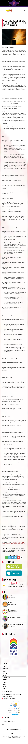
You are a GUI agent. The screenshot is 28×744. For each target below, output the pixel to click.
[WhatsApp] (12, 733)
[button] (24, 10)
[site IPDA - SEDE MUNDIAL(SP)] (13, 643)
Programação (6, 677)
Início (4, 666)
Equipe (4, 686)
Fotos (4, 682)
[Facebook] (15, 733)
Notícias (5, 673)
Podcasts (5, 669)
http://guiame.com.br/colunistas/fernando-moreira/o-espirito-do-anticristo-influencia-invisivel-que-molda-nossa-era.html (13, 550)
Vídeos (4, 684)
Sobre (4, 671)
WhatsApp (6, 724)
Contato (5, 688)
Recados (5, 675)
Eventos (5, 680)
